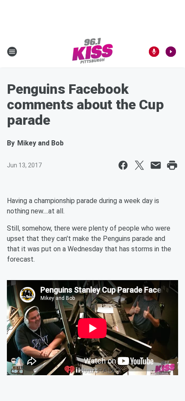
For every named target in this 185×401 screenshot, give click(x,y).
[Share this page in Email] (156, 165)
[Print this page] (172, 165)
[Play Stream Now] (171, 51)
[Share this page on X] (139, 165)
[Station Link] (92, 51)
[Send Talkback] (154, 51)
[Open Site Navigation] (12, 51)
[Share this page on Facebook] (123, 165)
